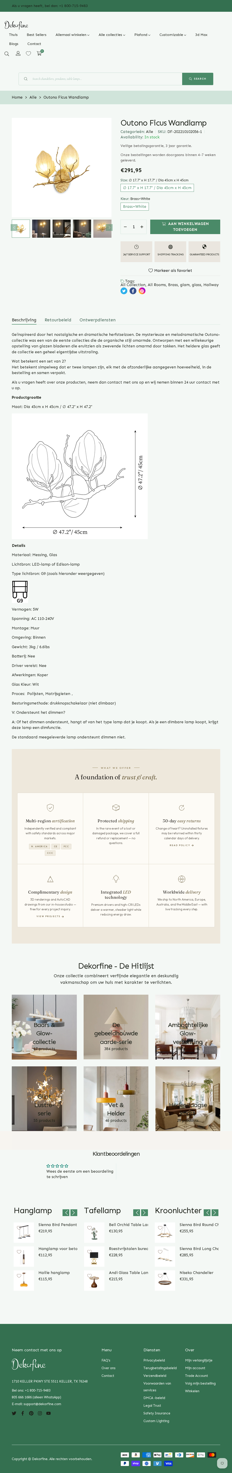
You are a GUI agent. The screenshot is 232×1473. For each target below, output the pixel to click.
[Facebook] (22, 1413)
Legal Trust (152, 1406)
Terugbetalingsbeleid (160, 1368)
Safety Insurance (156, 1413)
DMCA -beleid (154, 1398)
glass (196, 284)
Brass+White (134, 206)
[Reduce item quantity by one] (125, 227)
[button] (7, 54)
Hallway (211, 284)
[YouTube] (48, 1413)
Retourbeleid (58, 320)
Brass (173, 284)
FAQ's (106, 1360)
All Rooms (157, 284)
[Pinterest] (31, 1413)
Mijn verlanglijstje (199, 1360)
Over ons (109, 1368)
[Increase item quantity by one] (141, 227)
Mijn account (195, 1368)
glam (185, 284)
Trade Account (196, 1376)
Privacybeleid (154, 1360)
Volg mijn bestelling (200, 1383)
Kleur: (135, 199)
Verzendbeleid (154, 1376)
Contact (108, 1376)
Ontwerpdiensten (98, 320)
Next (109, 227)
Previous (14, 227)
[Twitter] (14, 1413)
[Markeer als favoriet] (19, 1227)
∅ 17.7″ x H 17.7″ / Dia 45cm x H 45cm (157, 187)
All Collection (133, 284)
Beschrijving (24, 320)
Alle (149, 131)
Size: (154, 180)
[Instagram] (40, 1413)
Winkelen (192, 1391)
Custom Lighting (156, 1421)
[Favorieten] (28, 53)
